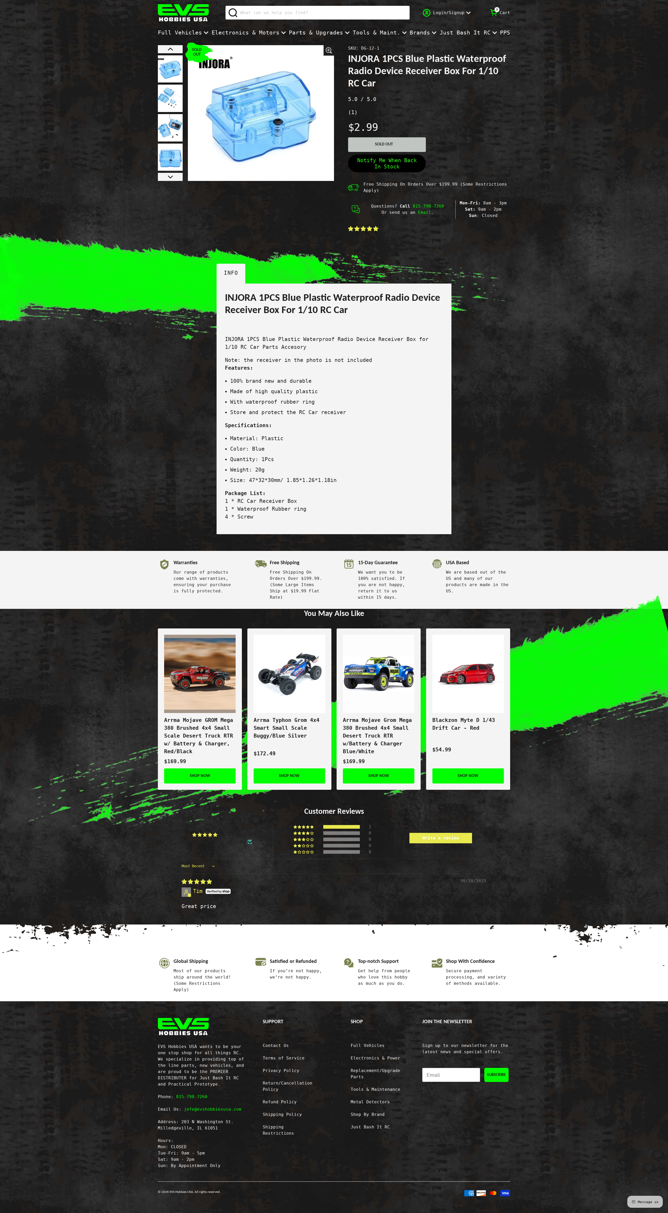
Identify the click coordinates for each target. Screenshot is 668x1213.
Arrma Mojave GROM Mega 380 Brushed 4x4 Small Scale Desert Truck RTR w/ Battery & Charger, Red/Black (198, 736)
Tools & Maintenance (375, 1089)
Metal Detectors (370, 1101)
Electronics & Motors (245, 33)
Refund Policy (280, 1101)
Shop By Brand (368, 1114)
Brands (420, 33)
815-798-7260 (428, 206)
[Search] (233, 12)
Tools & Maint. (376, 33)
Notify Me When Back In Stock (387, 163)
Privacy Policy (281, 1070)
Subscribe (496, 1075)
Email (424, 212)
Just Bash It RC (465, 33)
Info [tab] (231, 273)
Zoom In (329, 50)
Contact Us (276, 1045)
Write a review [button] (440, 837)
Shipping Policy (282, 1114)
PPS (505, 33)
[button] (170, 49)
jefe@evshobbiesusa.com (212, 1109)
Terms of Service (284, 1058)
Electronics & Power (375, 1058)
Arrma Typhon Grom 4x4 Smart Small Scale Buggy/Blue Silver (286, 728)
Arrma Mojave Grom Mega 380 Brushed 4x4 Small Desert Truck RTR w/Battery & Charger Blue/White (377, 736)
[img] (197, 882)
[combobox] (317, 13)
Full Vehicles (180, 33)
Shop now (200, 776)
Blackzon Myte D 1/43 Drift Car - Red (463, 724)
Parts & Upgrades (316, 33)
